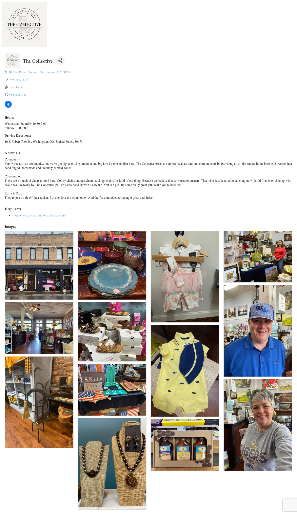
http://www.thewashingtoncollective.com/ (39, 215)
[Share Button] (60, 60)
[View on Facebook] (8, 106)
